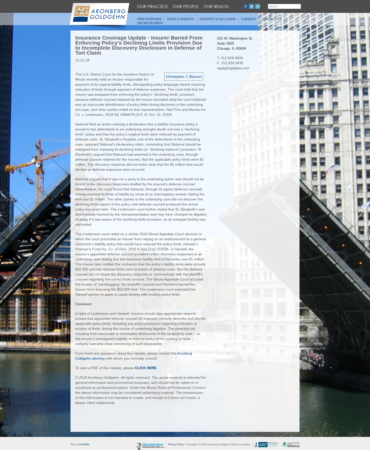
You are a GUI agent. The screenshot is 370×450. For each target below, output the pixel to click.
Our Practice (152, 6)
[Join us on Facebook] (245, 6)
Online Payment (150, 23)
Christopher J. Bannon (184, 77)
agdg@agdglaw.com (233, 68)
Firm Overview (149, 19)
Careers (248, 19)
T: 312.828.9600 (230, 58)
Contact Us (271, 19)
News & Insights (180, 19)
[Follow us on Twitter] (251, 6)
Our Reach (216, 6)
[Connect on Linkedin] (257, 6)
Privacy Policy (176, 444)
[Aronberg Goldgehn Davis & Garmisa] (99, 16)
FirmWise (84, 444)
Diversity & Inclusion (218, 19)
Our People (186, 6)
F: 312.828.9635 (230, 63)
